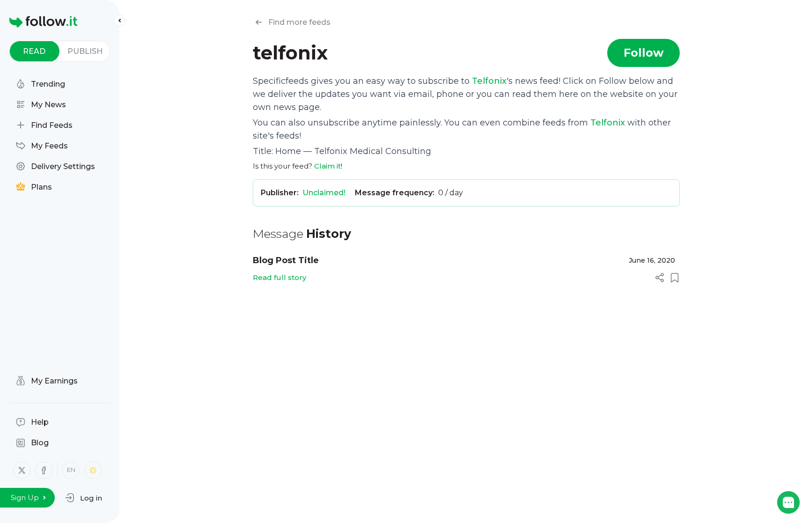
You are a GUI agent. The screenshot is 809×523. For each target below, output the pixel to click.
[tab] (34, 51)
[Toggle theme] (93, 470)
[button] (84, 497)
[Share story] (660, 278)
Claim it (327, 166)
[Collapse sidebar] (119, 20)
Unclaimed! (324, 192)
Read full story (279, 277)
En (71, 469)
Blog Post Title (286, 260)
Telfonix (489, 81)
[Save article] (674, 278)
